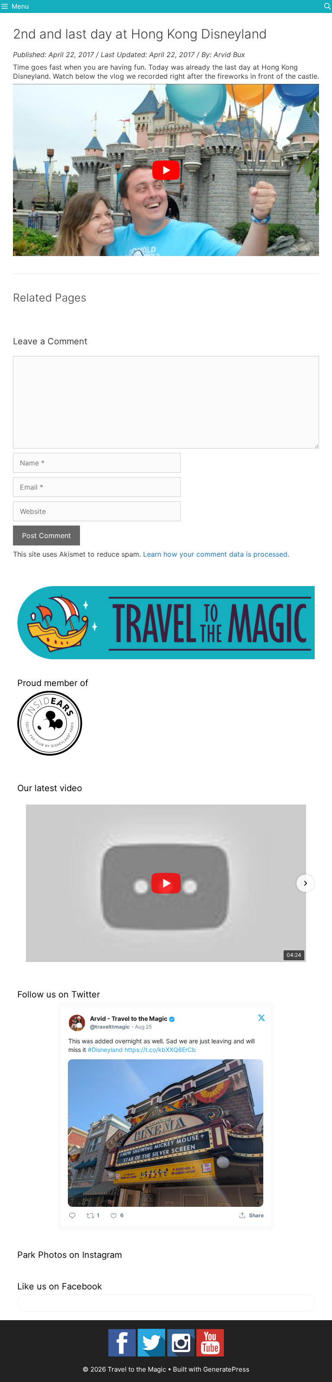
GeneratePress (226, 1369)
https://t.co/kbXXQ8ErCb (160, 1049)
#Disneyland (105, 1049)
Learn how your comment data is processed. (216, 554)
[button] (27, 883)
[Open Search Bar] (327, 6)
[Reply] (72, 1215)
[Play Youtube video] (166, 170)
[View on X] (261, 1017)
